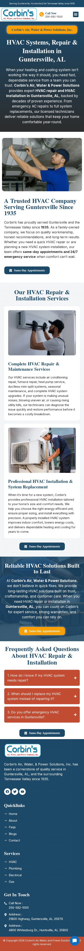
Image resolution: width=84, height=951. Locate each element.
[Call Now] (41, 14)
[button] (75, 14)
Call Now (50, 13)
